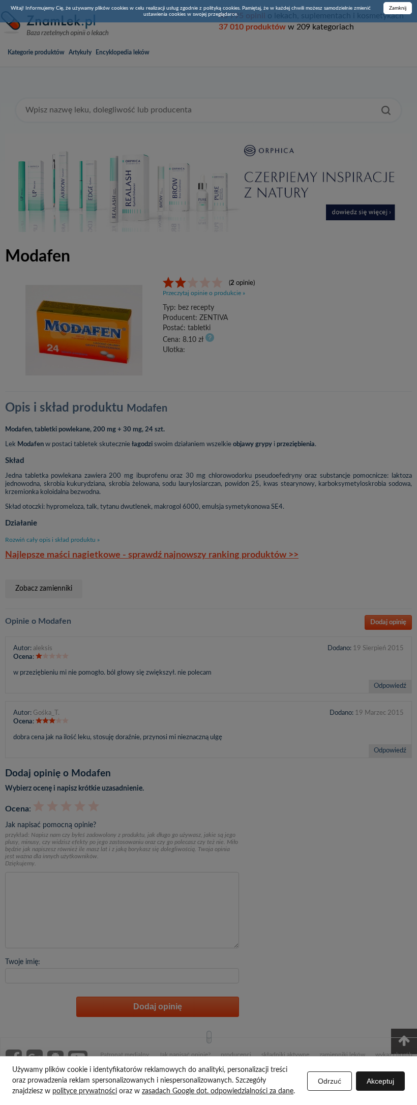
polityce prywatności (84, 1091)
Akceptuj (380, 1081)
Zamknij (397, 8)
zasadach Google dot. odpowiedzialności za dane (217, 1091)
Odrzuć (329, 1081)
